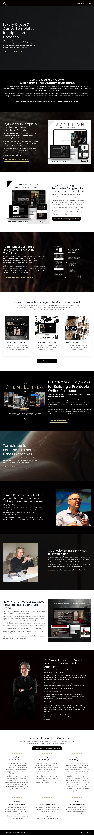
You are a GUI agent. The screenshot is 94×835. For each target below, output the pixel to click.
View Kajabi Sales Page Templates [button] (66, 219)
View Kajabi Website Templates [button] (16, 160)
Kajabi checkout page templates (14, 258)
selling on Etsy (61, 404)
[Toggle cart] (90, 3)
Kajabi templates (9, 88)
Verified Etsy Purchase (17, 760)
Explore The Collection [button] (58, 420)
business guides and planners (63, 400)
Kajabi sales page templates (64, 200)
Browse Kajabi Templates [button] (14, 52)
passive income (84, 404)
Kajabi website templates (16, 133)
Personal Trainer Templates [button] (15, 467)
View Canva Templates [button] (47, 361)
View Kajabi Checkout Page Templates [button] (19, 277)
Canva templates (52, 305)
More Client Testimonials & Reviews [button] (47, 748)
